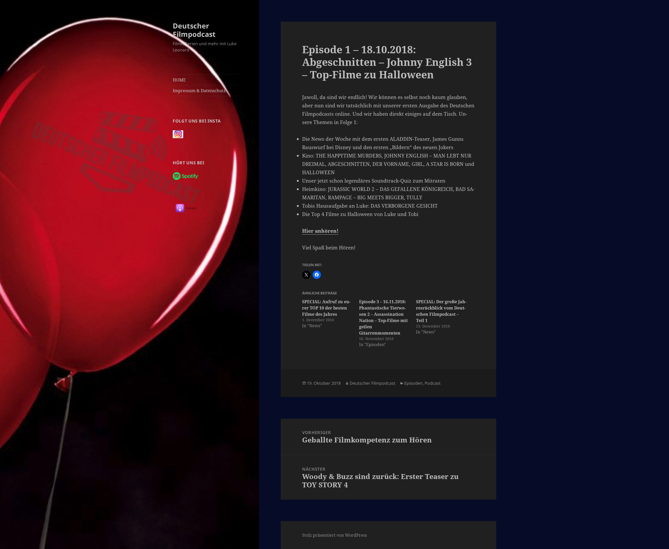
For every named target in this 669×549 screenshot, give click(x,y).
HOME (179, 80)
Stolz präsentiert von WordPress (334, 535)
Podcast (433, 383)
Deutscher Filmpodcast (194, 30)
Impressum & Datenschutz (199, 91)
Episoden (413, 383)
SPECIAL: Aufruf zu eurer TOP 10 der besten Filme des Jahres (326, 308)
